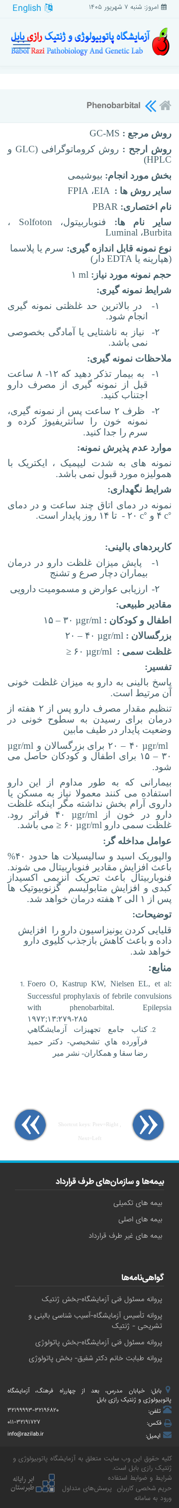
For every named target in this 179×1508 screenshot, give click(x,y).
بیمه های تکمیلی (137, 1203)
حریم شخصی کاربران (144, 1488)
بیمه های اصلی (140, 1219)
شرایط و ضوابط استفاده (140, 1478)
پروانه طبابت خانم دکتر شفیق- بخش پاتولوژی (95, 1358)
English (28, 8)
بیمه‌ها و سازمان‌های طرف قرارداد (110, 1183)
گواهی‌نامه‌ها (142, 1279)
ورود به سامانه (153, 1498)
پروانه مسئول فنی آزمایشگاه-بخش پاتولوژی (98, 1342)
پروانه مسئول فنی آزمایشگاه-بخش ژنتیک (102, 1299)
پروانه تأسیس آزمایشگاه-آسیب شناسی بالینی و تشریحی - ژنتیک (95, 1320)
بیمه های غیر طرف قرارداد (125, 1235)
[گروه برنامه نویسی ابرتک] (32, 1484)
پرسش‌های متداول (87, 1488)
